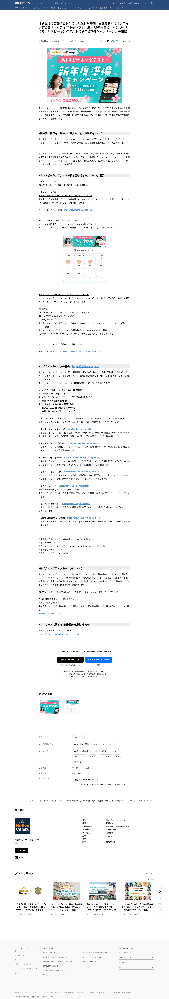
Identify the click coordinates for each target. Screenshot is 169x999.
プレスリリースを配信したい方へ (26, 969)
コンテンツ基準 (47, 992)
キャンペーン (79, 737)
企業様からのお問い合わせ (98, 992)
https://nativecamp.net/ (85, 366)
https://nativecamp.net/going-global (83, 518)
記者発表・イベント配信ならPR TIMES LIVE (57, 962)
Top (16, 8)
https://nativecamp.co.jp (115, 820)
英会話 (85, 751)
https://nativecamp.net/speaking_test (80, 210)
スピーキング (105, 756)
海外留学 (78, 762)
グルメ (112, 8)
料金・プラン (19, 960)
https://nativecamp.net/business (84, 443)
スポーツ (120, 8)
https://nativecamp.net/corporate (73, 486)
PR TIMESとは (20, 955)
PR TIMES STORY (49, 953)
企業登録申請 (134, 3)
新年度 (92, 756)
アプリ (45, 8)
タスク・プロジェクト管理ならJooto (94, 953)
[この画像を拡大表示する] (50, 707)
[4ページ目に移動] (152, 879)
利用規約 (58, 992)
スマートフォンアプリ (102, 744)
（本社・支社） (90, 768)
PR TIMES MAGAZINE (50, 966)
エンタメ (53, 8)
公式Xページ (123, 963)
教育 (104, 751)
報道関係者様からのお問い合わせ (75, 992)
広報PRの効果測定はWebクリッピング (56, 970)
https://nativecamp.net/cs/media (66, 634)
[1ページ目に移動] (148, 879)
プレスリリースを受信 (118, 3)
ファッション (78, 8)
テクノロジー (25, 8)
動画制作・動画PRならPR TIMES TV (55, 957)
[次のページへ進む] (160, 891)
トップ (18, 801)
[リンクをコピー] (128, 41)
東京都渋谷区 (77, 768)
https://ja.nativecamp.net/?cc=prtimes (81, 458)
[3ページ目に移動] (151, 879)
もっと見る (150, 873)
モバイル (36, 8)
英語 (76, 751)
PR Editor (46, 975)
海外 (117, 756)
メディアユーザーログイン (70, 659)
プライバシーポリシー (31, 992)
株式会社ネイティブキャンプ (50, 801)
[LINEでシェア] (117, 41)
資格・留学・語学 (81, 744)
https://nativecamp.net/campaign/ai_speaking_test (79, 351)
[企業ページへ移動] (22, 826)
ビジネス (103, 8)
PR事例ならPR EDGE (89, 962)
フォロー (21, 850)
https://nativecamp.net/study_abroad (81, 472)
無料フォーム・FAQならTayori (92, 957)
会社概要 (18, 992)
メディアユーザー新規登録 (99, 659)
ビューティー (65, 8)
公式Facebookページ (126, 953)
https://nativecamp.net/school (76, 504)
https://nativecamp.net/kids (79, 429)
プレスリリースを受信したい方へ (26, 964)
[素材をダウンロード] (124, 41)
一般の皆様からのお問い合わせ (120, 992)
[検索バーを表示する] (152, 3)
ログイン (145, 3)
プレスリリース (30, 801)
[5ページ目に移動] (153, 879)
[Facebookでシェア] (113, 41)
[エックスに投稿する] (108, 41)
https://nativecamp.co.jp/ (49, 613)
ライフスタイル (91, 8)
